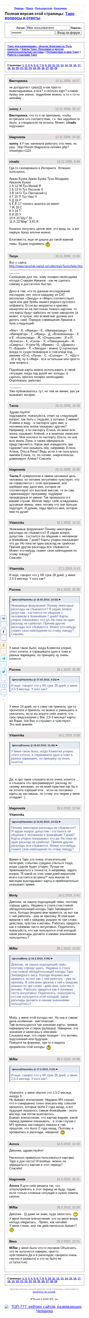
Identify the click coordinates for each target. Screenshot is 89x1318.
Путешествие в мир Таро (63, 51)
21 (21, 68)
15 (70, 65)
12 (57, 65)
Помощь (19, 8)
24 (34, 68)
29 (55, 68)
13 (62, 65)
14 (66, 65)
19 (13, 68)
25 (38, 68)
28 (51, 68)
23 (30, 68)
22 (25, 68)
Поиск (29, 8)
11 (53, 65)
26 (43, 68)
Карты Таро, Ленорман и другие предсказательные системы (35, 50)
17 (79, 65)
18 (8, 68)
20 (17, 68)
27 (47, 68)
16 (74, 65)
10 (49, 65)
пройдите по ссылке (44, 1291)
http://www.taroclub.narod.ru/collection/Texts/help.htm (46, 266)
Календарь (60, 8)
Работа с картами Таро (22, 54)
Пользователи (43, 8)
